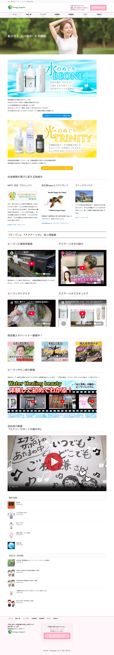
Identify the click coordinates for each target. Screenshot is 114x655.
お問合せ (55, 618)
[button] (8, 36)
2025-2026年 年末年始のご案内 (25, 600)
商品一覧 (17, 618)
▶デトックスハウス (81, 217)
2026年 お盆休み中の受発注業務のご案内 (27, 570)
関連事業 (41, 618)
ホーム (11, 618)
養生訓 (18, 502)
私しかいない (20, 522)
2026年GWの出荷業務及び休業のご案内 (26, 580)
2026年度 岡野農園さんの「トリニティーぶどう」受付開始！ (33, 560)
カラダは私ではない (21, 512)
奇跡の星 (18, 542)
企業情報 (34, 618)
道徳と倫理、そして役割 (23, 532)
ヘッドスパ (26, 618)
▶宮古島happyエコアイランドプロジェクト (55, 223)
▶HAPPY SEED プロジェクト (16, 224)
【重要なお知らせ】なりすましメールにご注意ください (31, 590)
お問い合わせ (99, 7)
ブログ (48, 618)
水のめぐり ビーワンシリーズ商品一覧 (57, 115)
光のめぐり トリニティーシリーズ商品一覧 (57, 168)
